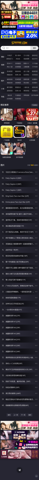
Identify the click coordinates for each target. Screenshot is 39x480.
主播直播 (26, 67)
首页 (9, 415)
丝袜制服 (18, 67)
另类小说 (18, 91)
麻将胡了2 (9, 59)
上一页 (16, 415)
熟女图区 (26, 83)
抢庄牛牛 (35, 59)
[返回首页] (36, 476)
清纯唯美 (18, 83)
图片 (2, 81)
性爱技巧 (35, 91)
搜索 (34, 48)
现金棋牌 (26, 59)
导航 (2, 97)
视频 (2, 65)
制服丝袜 (9, 75)
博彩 (2, 57)
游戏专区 (35, 55)
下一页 (23, 415)
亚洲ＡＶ (9, 63)
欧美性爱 (35, 71)
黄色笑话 (26, 91)
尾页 (29, 415)
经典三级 (18, 75)
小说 (2, 89)
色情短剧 (18, 99)
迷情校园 (9, 91)
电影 (2, 73)
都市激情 (9, 87)
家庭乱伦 (18, 87)
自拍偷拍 (18, 63)
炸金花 (18, 59)
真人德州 (18, 55)
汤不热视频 (34, 95)
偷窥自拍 (9, 79)
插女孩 (10, 95)
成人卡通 (26, 71)
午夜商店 (18, 95)
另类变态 (35, 75)
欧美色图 (26, 79)
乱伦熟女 (26, 75)
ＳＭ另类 (35, 67)
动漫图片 (35, 79)
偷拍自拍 (18, 71)
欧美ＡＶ (26, 63)
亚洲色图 (18, 79)
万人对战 (26, 55)
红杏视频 (9, 99)
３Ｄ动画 (35, 63)
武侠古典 (35, 87)
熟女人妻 (9, 67)
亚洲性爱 (9, 71)
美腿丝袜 (9, 83)
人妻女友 (26, 87)
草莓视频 (26, 95)
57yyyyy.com (19, 43)
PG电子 (9, 55)
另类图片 (35, 83)
